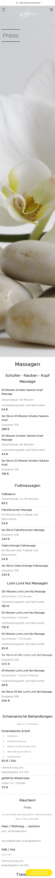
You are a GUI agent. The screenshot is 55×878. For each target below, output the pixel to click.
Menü (51, 9)
